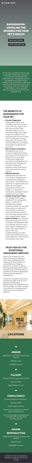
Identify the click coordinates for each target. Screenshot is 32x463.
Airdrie (16, 352)
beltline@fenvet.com (16, 385)
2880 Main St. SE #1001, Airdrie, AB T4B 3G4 (16, 356)
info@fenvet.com (16, 364)
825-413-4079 (16, 382)
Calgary (16, 375)
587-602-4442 (16, 361)
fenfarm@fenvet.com (16, 406)
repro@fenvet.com (16, 445)
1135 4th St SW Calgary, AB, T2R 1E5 (16, 378)
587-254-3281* (16, 403)
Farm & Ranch (16, 395)
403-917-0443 (16, 442)
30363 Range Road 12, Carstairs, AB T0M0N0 (16, 437)
